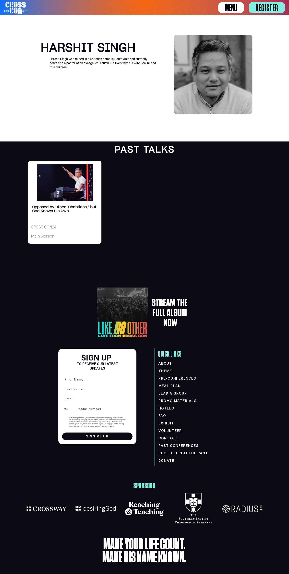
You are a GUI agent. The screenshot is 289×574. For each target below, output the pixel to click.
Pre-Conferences (177, 378)
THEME (165, 371)
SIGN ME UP (97, 436)
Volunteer (170, 431)
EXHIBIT (166, 423)
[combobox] (68, 409)
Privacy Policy (101, 426)
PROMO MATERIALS (177, 401)
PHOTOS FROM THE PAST (183, 453)
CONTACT (168, 438)
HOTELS (166, 408)
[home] (15, 8)
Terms (111, 426)
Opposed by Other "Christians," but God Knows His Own (64, 209)
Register (267, 8)
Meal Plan (169, 386)
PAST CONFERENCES (178, 446)
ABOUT (165, 363)
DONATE (166, 460)
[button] (231, 7)
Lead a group (172, 393)
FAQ (162, 416)
